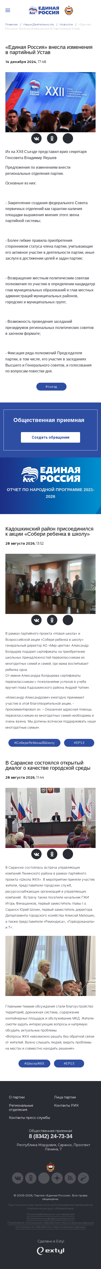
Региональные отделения (21, 1107)
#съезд (51, 386)
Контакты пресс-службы (29, 1118)
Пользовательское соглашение (50, 1214)
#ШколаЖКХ (34, 1063)
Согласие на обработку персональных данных (50, 1227)
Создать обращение (51, 437)
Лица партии (65, 1097)
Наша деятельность (38, 24)
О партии (17, 1097)
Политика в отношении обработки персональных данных (51, 1222)
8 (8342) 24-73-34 (50, 1136)
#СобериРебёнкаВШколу (34, 743)
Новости (66, 24)
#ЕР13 (79, 743)
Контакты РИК (66, 1105)
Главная (11, 24)
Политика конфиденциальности (50, 1218)
